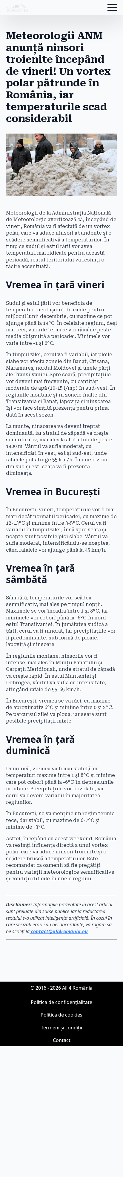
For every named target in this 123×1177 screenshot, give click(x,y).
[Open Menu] (112, 7)
